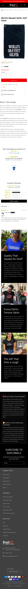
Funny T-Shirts (6, 506)
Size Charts (5, 526)
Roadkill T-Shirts (11, 582)
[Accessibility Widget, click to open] (25, 294)
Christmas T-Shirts (7, 500)
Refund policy (8, 583)
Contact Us (5, 535)
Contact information (18, 586)
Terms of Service (7, 484)
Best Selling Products (8, 497)
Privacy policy (15, 583)
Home (4, 10)
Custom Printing (6, 529)
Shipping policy (10, 586)
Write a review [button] (14, 201)
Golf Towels (9, 10)
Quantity (3, 72)
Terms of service (22, 583)
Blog (4, 522)
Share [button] (4, 87)
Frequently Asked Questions (9, 532)
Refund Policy (6, 478)
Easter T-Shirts (6, 503)
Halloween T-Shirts (7, 510)
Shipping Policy (6, 481)
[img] (14, 151)
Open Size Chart (5, 70)
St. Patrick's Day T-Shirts (9, 513)
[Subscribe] (23, 463)
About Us (5, 487)
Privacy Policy (6, 474)
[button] (2, 5)
